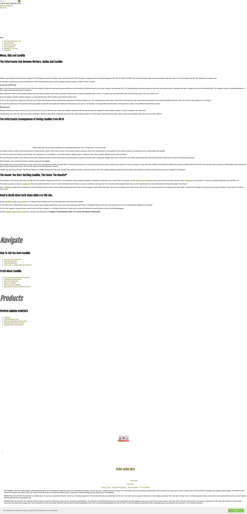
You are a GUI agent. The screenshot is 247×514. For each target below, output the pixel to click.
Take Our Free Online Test (12, 259)
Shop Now (7, 50)
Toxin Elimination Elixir (11, 319)
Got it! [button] (236, 510)
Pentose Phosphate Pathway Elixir (15, 321)
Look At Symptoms (10, 263)
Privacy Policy (106, 487)
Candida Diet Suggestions (12, 279)
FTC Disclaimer (145, 487)
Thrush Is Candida (10, 283)
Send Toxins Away (10, 45)
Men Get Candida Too (11, 281)
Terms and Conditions (119, 487)
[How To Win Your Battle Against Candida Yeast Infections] (43, 36)
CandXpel (25, 184)
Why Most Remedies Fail (12, 41)
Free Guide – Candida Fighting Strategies (18, 265)
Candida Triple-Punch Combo (13, 325)
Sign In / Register (6, 5)
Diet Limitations (9, 46)
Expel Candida (8, 43)
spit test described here (144, 180)
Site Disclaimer (133, 487)
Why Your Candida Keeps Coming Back (17, 277)
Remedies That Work (11, 48)
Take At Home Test (10, 261)
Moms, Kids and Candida (12, 285)
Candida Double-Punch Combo (14, 323)
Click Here (133, 480)
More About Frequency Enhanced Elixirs (17, 286)
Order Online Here (125, 469)
